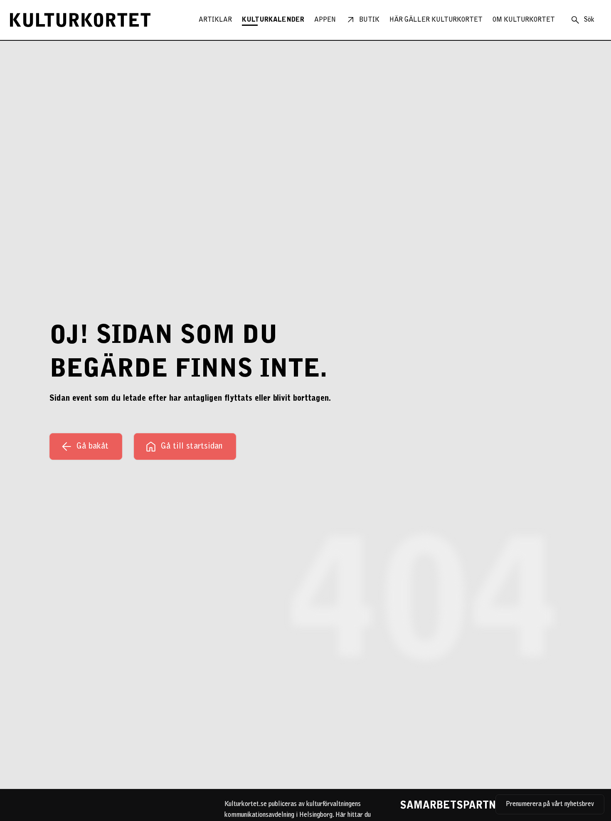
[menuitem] (215, 20)
